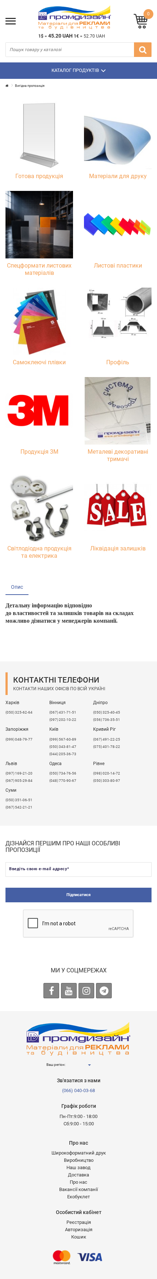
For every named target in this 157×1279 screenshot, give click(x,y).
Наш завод (78, 1167)
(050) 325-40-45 (106, 712)
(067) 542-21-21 (18, 807)
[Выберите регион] (89, 1065)
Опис (17, 587)
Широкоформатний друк (78, 1153)
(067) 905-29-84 (18, 781)
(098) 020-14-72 (106, 773)
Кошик (78, 1237)
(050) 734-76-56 (62, 773)
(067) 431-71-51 (62, 712)
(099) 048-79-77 (18, 739)
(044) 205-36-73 (62, 754)
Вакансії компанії (78, 1189)
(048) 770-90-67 (62, 781)
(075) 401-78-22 (106, 747)
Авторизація (78, 1229)
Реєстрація (78, 1222)
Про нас (78, 1182)
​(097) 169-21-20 (18, 773)
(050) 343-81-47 (62, 747)
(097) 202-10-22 (62, 720)
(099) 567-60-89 (62, 739)
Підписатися (78, 894)
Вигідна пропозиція (30, 86)
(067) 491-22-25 (106, 739)
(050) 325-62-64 (18, 712)
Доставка (78, 1175)
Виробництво (78, 1160)
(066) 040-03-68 (78, 1090)
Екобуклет (78, 1196)
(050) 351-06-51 (18, 800)
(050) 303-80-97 (106, 781)
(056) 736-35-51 (106, 720)
